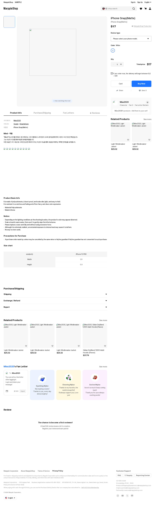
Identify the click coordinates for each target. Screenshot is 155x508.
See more (103, 320)
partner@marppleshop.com (130, 488)
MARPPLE (18, 2)
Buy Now (141, 84)
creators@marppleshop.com (133, 490)
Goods (16, 124)
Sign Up (140, 2)
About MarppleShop (28, 471)
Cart (121, 84)
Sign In (133, 2)
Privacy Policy (57, 471)
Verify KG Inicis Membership (90, 487)
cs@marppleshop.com (143, 485)
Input (23, 391)
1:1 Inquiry (128, 475)
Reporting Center (143, 475)
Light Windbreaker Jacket (13, 350)
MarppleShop (8, 2)
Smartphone (24, 124)
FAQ (119, 475)
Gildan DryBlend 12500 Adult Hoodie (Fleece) (93, 351)
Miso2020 (17, 120)
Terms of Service (44, 471)
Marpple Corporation (11, 471)
